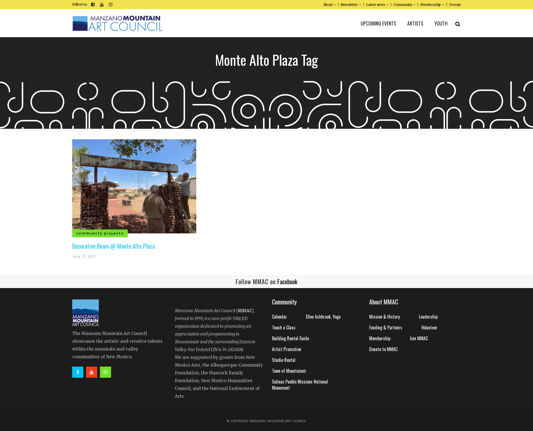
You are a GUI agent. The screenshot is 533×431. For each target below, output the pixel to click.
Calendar (279, 317)
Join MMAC (418, 338)
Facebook (287, 281)
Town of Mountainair (289, 371)
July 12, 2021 (84, 256)
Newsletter (349, 4)
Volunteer (429, 327)
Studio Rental (283, 360)
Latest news (375, 4)
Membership (430, 4)
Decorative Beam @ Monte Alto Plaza (113, 245)
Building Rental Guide (290, 338)
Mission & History (384, 317)
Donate (455, 4)
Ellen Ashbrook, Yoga (323, 317)
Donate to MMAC (383, 349)
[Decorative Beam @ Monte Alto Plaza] (134, 186)
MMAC (245, 310)
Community (402, 4)
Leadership (428, 317)
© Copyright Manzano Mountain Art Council (267, 421)
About (328, 4)
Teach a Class (283, 327)
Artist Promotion (286, 349)
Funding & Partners (385, 327)
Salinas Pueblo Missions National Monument (300, 385)
